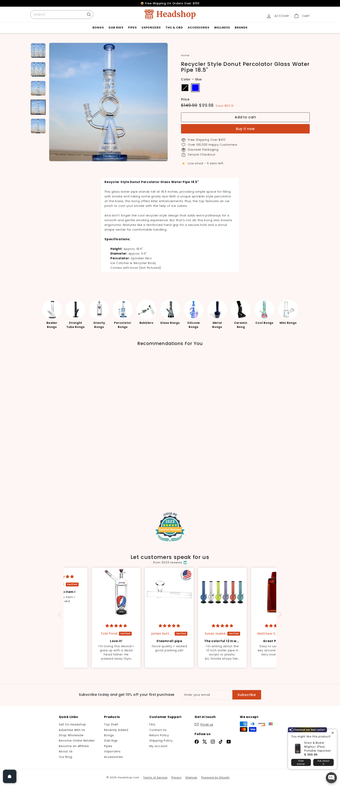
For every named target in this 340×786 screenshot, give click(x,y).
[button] (61, 614)
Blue (195, 88)
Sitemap (191, 777)
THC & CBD (174, 27)
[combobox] (61, 14)
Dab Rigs (116, 27)
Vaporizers (151, 27)
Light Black (185, 88)
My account (158, 746)
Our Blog (65, 757)
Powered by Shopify (215, 777)
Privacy (176, 777)
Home (185, 55)
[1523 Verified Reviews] (170, 542)
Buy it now (245, 128)
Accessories (198, 27)
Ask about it (323, 762)
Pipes (132, 27)
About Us (66, 751)
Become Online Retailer (77, 741)
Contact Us (158, 730)
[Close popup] (333, 733)
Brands (241, 27)
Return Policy (159, 735)
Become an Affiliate (74, 746)
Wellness (222, 27)
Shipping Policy (161, 741)
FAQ (152, 724)
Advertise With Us (72, 730)
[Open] (9, 776)
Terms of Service (155, 777)
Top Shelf (111, 724)
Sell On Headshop (72, 724)
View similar (301, 762)
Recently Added (116, 730)
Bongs (98, 27)
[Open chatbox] (331, 777)
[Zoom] (108, 102)
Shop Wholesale (71, 735)
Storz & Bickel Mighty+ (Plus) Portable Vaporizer (317, 746)
